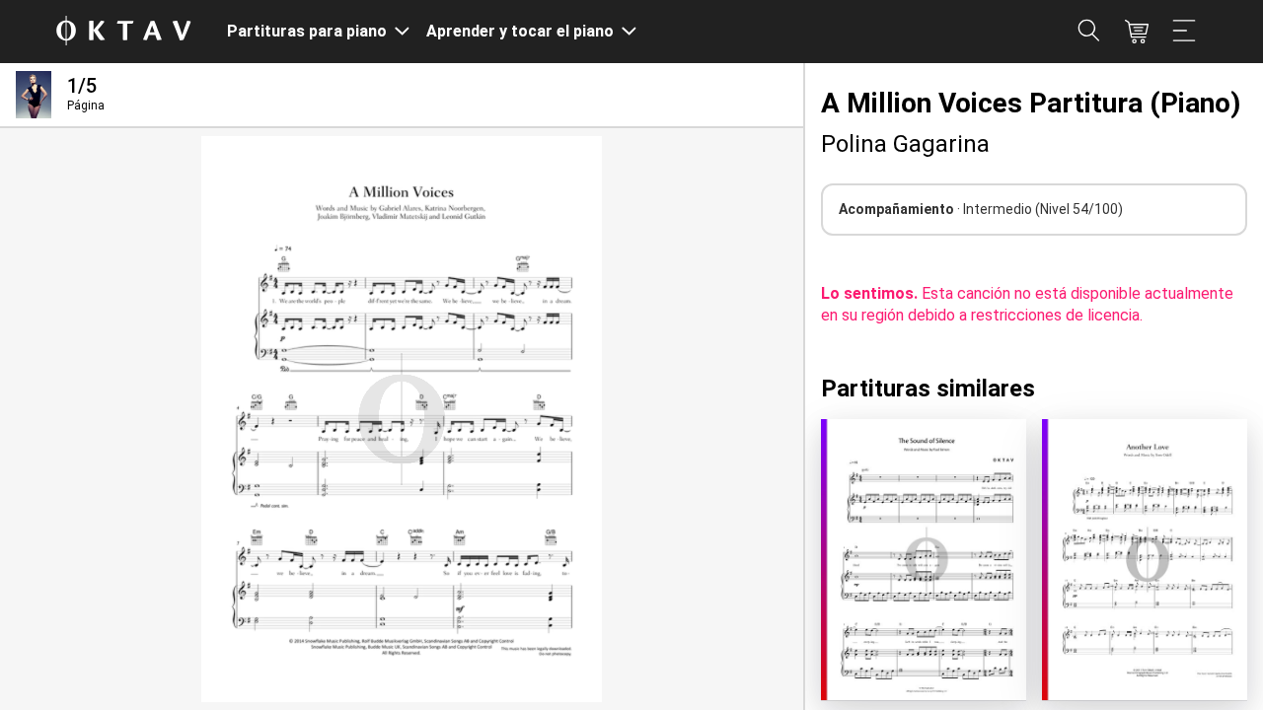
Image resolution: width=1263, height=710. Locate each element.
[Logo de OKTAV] (123, 32)
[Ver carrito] (1136, 31)
